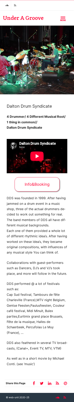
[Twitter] (42, 383)
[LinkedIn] (49, 383)
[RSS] (15, 5)
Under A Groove (23, 17)
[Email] (65, 383)
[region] (37, 60)
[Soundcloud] (7, 5)
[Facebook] (34, 383)
